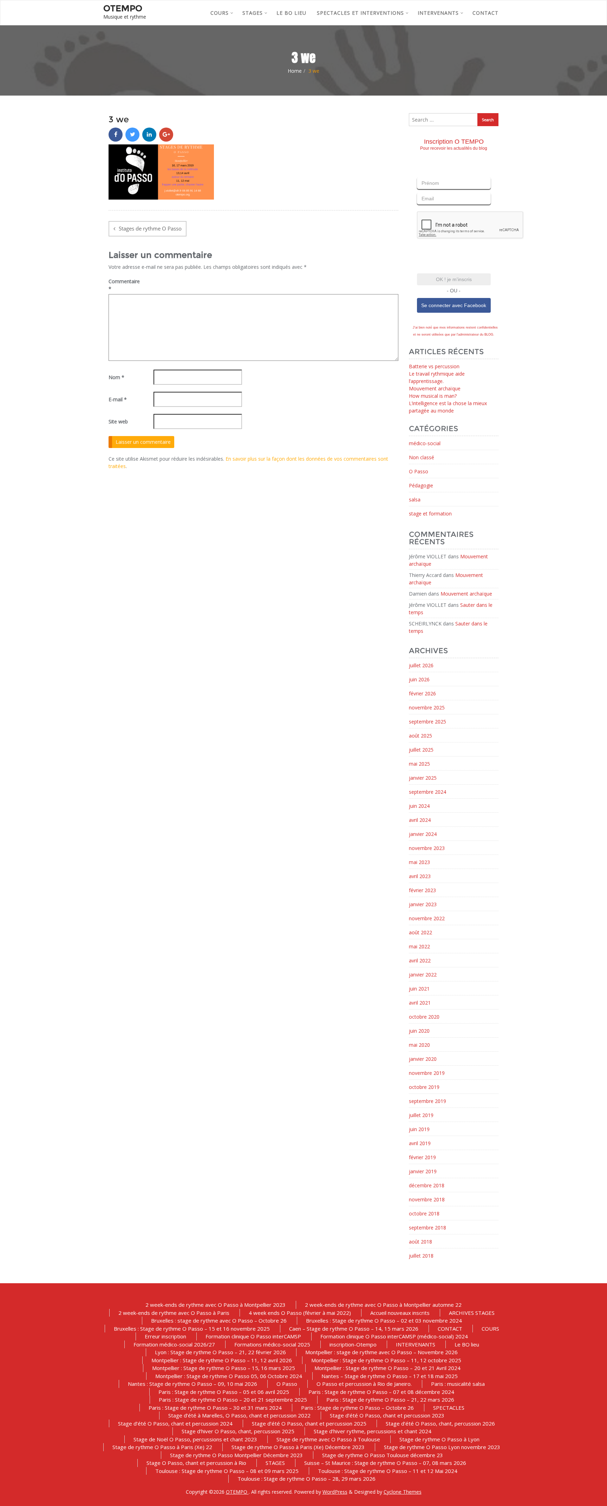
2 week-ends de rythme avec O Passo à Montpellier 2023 (215, 1304)
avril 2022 (420, 960)
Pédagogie (421, 485)
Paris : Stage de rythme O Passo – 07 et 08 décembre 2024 (381, 1391)
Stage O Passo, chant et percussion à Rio (196, 1462)
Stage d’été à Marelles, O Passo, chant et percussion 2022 (239, 1415)
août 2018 (420, 1241)
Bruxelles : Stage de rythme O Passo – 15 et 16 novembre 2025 (192, 1328)
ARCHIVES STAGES (472, 1312)
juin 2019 (419, 1129)
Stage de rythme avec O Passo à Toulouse (328, 1439)
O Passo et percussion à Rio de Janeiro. (364, 1383)
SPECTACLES (448, 1407)
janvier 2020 (423, 1059)
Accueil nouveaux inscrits (400, 1312)
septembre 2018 (427, 1227)
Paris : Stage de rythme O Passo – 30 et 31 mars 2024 (215, 1407)
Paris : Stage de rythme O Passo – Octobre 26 (357, 1407)
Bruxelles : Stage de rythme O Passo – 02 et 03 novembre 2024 (384, 1320)
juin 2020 (419, 1030)
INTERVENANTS (438, 12)
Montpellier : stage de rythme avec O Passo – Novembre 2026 (381, 1352)
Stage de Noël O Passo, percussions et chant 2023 (195, 1439)
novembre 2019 (427, 1073)
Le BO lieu (291, 12)
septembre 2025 (427, 721)
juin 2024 (419, 806)
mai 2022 (419, 946)
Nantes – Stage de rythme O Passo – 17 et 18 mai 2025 (389, 1376)
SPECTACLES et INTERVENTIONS (360, 12)
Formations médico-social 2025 (272, 1344)
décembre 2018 (426, 1185)
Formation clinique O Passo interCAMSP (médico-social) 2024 (394, 1336)
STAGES (252, 12)
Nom (116, 377)
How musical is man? (433, 395)
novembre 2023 (427, 848)
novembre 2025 (427, 707)
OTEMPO (237, 1491)
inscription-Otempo (353, 1344)
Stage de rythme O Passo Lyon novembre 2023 (442, 1446)
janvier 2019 (423, 1171)
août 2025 (420, 735)
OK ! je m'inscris (454, 279)
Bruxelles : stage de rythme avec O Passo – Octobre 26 (219, 1320)
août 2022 (420, 932)
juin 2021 (419, 988)
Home (295, 70)
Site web (118, 421)
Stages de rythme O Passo (150, 228)
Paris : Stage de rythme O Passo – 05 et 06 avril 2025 (223, 1391)
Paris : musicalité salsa (458, 1383)
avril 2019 (420, 1143)
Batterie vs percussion (434, 366)
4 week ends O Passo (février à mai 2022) (300, 1312)
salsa (414, 499)
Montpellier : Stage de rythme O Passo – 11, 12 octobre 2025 (386, 1360)
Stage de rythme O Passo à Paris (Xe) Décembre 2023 (298, 1446)
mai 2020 (419, 1044)
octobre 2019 (424, 1087)
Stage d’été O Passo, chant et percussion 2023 (387, 1415)
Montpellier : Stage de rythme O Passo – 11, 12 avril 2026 (221, 1360)
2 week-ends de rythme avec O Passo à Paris (173, 1312)
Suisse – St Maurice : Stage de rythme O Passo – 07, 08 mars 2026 (385, 1462)
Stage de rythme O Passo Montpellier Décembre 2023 (236, 1455)
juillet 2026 (421, 665)
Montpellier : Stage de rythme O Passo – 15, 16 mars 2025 (223, 1367)
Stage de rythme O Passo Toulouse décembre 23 (382, 1455)
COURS (219, 12)
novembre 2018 (427, 1199)
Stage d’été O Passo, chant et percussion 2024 (175, 1423)
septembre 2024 (427, 791)
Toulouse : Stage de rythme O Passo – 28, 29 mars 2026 (306, 1478)
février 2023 (422, 890)
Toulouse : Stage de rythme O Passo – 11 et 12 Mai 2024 (387, 1470)
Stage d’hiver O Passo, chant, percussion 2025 (238, 1431)
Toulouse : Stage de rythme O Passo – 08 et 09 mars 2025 (227, 1470)
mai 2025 (419, 763)
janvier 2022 (423, 974)
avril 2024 (420, 820)
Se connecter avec (453, 305)
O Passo (418, 471)
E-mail (118, 399)
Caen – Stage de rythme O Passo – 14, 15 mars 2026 (353, 1328)
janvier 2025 (423, 777)
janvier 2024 (423, 834)
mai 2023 (419, 862)
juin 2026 (419, 679)
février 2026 (422, 693)
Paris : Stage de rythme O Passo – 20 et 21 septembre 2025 (233, 1399)
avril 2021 (420, 1002)
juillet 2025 (421, 749)
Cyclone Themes (403, 1491)
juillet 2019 (421, 1115)
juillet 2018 (421, 1255)
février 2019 (422, 1157)
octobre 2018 (424, 1213)
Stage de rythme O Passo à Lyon (439, 1439)
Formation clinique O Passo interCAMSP (253, 1336)
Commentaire (124, 285)
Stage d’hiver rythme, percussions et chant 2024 (372, 1431)
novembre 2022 (427, 918)
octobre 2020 (424, 1016)
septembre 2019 (427, 1101)
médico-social (424, 443)
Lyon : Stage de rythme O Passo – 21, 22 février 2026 (220, 1352)
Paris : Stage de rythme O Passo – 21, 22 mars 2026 (390, 1399)
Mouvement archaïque (435, 388)
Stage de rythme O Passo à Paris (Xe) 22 (162, 1446)
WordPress (334, 1491)
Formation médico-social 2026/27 (174, 1344)
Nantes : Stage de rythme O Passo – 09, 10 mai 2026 (192, 1383)
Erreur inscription (165, 1336)
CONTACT (485, 12)
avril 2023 (420, 876)
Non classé (421, 457)
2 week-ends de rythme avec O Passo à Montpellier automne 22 (383, 1304)
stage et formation (430, 513)
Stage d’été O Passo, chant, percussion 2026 (440, 1423)
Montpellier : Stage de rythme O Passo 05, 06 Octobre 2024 (228, 1376)
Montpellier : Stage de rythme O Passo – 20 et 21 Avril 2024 (387, 1367)
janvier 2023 (423, 904)
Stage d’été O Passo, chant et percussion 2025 (309, 1423)
